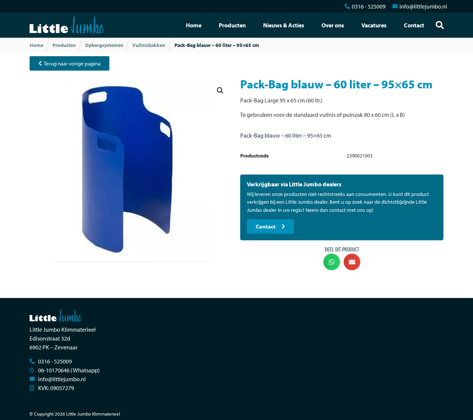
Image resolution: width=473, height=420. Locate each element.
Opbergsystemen (104, 45)
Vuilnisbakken (148, 45)
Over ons (332, 25)
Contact (414, 25)
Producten (232, 25)
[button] (439, 25)
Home (193, 25)
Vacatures (374, 25)
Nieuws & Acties (283, 25)
